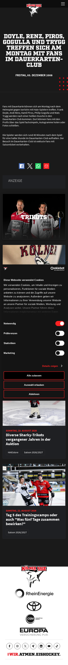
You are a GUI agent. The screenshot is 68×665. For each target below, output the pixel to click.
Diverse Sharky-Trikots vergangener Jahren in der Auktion (28, 439)
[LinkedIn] (41, 646)
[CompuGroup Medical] (34, 619)
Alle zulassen (34, 375)
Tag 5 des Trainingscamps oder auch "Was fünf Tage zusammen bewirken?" (32, 519)
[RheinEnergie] (34, 593)
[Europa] (34, 631)
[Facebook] (9, 646)
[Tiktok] (57, 646)
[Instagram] (17, 646)
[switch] (59, 333)
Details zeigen (50, 365)
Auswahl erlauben (34, 384)
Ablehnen (34, 394)
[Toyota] (34, 606)
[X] (25, 646)
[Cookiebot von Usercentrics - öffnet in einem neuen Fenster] (50, 269)
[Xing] (33, 646)
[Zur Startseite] (34, 10)
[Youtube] (49, 646)
